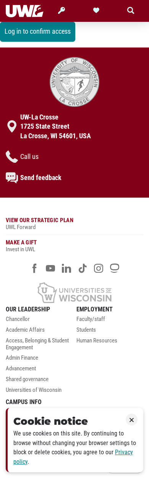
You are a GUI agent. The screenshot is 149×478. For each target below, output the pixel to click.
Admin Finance (22, 358)
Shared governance (27, 379)
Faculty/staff (90, 319)
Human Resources (96, 340)
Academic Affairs (25, 330)
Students (86, 330)
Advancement (21, 368)
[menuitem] (39, 321)
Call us (29, 156)
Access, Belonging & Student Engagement (37, 344)
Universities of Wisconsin (34, 390)
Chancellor (18, 319)
